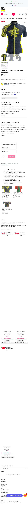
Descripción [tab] (3, 163)
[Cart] (26, 14)
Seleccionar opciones (7, 338)
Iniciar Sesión (3, 481)
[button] (25, 22)
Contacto (2, 493)
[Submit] (13, 14)
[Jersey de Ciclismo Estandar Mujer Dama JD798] (7, 204)
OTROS (5, 223)
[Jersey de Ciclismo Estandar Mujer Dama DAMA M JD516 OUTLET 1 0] (7, 189)
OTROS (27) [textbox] (13, 468)
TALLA (3, 86)
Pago (2, 488)
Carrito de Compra (4, 487)
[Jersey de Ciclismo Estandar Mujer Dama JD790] (18, 189)
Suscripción (3, 485)
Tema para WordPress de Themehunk (17, 503)
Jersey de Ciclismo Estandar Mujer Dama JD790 (18, 194)
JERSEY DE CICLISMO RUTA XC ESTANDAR (13, 225)
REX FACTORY (16, 501)
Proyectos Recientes (5, 489)
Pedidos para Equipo (5, 496)
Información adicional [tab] (12, 163)
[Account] (23, 14)
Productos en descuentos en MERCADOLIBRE (9, 495)
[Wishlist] (20, 14)
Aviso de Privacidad (5, 492)
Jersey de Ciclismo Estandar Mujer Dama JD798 (7, 209)
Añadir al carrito (11, 156)
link (15, 94)
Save (3, 21)
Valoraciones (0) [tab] (5, 165)
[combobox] (14, 468)
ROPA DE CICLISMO (11, 223)
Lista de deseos (4, 484)
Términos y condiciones (5, 491)
